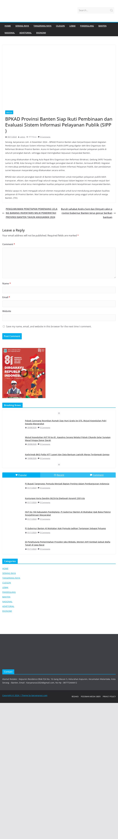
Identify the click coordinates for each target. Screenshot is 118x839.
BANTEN (102, 25)
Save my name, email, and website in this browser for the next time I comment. (49, 326)
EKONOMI (41, 32)
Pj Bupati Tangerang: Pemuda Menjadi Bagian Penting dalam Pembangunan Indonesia (67, 483)
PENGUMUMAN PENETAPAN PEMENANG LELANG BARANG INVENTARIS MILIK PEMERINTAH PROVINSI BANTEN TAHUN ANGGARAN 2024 (31, 213)
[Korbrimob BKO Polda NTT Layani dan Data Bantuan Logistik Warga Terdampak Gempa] (13, 426)
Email (6, 297)
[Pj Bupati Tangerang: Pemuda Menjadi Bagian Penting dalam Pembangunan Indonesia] (13, 485)
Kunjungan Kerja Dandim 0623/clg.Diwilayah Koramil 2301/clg (55, 498)
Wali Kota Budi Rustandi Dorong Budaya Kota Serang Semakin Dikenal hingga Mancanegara (62, 439)
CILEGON (60, 25)
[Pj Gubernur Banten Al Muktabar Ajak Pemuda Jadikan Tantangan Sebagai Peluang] (13, 530)
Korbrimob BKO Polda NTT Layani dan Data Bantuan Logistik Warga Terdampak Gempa (67, 423)
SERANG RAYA (22, 25)
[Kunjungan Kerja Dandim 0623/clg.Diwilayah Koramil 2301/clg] (13, 500)
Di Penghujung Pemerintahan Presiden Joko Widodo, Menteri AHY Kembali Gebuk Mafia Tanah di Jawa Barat (67, 543)
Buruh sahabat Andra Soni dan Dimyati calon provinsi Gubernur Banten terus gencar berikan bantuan (86, 213)
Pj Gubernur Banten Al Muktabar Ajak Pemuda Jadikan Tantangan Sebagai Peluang (65, 528)
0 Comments (45, 137)
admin (22, 137)
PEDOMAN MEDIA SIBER (90, 696)
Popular (22, 475)
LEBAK (72, 25)
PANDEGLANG (87, 25)
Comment (8, 244)
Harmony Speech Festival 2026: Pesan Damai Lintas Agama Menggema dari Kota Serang (67, 454)
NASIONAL (10, 32)
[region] (59, 373)
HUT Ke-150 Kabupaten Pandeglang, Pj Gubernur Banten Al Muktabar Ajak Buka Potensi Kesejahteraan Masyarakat (68, 513)
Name (6, 283)
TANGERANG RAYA (42, 25)
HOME (8, 25)
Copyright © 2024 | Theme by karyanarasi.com (24, 695)
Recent (60, 475)
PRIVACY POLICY (109, 696)
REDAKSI (75, 696)
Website (6, 311)
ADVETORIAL (25, 32)
